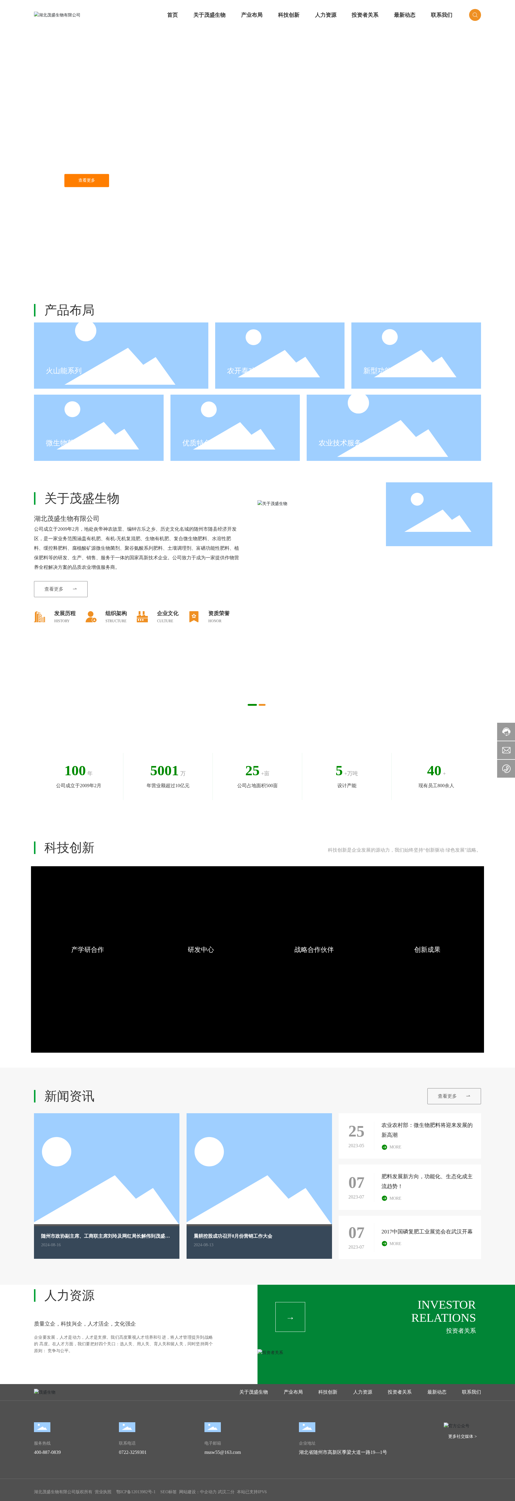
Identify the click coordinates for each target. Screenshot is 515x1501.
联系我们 (441, 15)
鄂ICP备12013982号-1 (136, 1492)
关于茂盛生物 (209, 15)
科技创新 (289, 15)
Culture (165, 621)
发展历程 (65, 613)
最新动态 (404, 15)
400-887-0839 (47, 1452)
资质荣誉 (219, 613)
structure (116, 621)
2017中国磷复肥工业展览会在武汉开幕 (427, 1232)
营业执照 (103, 1492)
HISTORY (62, 621)
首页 (172, 15)
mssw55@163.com (222, 1452)
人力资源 (325, 15)
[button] (50, 266)
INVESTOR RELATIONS (443, 1311)
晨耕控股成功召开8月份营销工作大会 (233, 1236)
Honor (214, 621)
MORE (395, 1147)
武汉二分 (226, 1492)
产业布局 (252, 15)
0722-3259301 (133, 1452)
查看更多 (86, 180)
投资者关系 (365, 15)
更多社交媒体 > (462, 1436)
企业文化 (168, 613)
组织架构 (116, 613)
